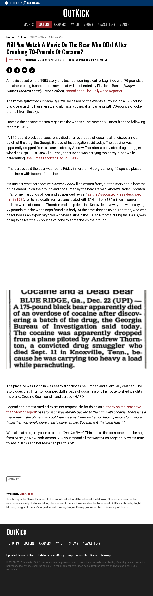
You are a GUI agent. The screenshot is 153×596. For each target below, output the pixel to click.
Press (93, 555)
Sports (29, 24)
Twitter (17, 70)
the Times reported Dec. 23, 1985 (52, 158)
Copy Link (32, 70)
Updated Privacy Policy (50, 555)
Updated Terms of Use (20, 555)
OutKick (76, 12)
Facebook (9, 70)
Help (70, 555)
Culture (43, 24)
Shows (88, 24)
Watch (74, 24)
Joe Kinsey (14, 59)
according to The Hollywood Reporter (93, 91)
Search (124, 24)
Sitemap (105, 555)
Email (24, 70)
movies (14, 479)
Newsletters (106, 24)
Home (10, 37)
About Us (81, 555)
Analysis (60, 24)
